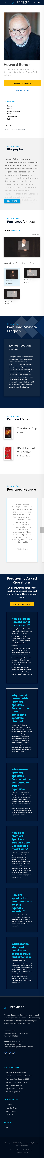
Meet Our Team (11, 1108)
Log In (8, 1127)
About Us (9, 1105)
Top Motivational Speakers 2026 (17, 1079)
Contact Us (9, 1114)
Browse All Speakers (13, 1092)
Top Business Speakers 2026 (16, 1072)
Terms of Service (22, 1152)
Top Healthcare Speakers (14, 1088)
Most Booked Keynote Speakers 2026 (19, 1076)
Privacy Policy (14, 1150)
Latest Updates (11, 1111)
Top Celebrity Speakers (14, 1085)
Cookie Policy (27, 1150)
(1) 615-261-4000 (16, 1041)
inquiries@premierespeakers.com (21, 1047)
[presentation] (42, 530)
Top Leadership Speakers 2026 (16, 1082)
